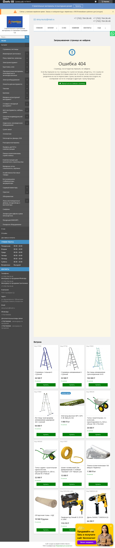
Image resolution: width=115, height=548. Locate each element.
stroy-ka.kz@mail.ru (8, 308)
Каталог (4, 45)
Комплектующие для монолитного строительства (13, 161)
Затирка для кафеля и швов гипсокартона (13, 215)
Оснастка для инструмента (12, 84)
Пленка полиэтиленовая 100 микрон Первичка (98, 467)
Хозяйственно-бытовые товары (11, 174)
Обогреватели (8, 196)
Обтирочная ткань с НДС (44, 515)
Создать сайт (19, 1)
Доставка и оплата (8, 238)
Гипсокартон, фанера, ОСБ (12, 138)
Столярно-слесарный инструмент (10, 105)
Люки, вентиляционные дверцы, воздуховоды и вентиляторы (11, 203)
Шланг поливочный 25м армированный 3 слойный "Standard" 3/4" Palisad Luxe (71, 470)
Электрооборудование (11, 80)
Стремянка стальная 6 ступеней (43, 373)
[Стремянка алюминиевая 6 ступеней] (72, 358)
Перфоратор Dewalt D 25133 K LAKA (72, 518)
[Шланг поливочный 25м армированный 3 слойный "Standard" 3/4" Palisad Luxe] (72, 454)
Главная (39, 28)
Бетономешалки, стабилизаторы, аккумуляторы (9, 181)
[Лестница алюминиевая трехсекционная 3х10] (98, 358)
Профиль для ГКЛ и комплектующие (9, 148)
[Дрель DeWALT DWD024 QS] (98, 504)
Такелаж (6, 88)
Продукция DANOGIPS (10, 220)
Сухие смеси (7, 129)
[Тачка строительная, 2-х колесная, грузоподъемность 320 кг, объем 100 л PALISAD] (98, 404)
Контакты (87, 28)
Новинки (75, 28)
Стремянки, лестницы (10, 49)
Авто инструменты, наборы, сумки (13, 111)
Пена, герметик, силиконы (12, 58)
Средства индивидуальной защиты (12, 118)
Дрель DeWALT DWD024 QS (97, 517)
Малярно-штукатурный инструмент (11, 98)
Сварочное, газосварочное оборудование (13, 124)
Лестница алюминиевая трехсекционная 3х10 (96, 373)
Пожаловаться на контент (64, 546)
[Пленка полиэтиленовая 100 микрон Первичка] (98, 452)
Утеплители (7, 134)
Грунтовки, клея (8, 67)
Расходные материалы (11, 143)
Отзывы (4, 233)
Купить (78, 6)
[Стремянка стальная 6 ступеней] (46, 358)
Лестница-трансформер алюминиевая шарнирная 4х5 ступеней (44, 420)
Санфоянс (6, 209)
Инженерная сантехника (12, 54)
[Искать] (27, 37)
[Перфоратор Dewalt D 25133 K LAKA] (72, 504)
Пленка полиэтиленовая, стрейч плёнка (12, 154)
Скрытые (6, 192)
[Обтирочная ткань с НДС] (46, 502)
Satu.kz (67, 544)
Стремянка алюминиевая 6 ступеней (71, 373)
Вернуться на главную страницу (73, 83)
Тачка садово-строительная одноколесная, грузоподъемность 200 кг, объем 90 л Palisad (46, 471)
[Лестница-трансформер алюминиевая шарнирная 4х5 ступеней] (46, 404)
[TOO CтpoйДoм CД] (15, 22)
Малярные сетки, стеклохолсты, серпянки (11, 167)
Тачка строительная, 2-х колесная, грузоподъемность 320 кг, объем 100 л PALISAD (97, 421)
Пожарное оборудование (12, 224)
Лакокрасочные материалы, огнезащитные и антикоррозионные (13, 73)
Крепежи (6, 93)
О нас (3, 229)
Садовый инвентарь (10, 188)
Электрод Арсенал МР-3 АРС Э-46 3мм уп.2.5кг (72, 417)
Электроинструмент (10, 62)
